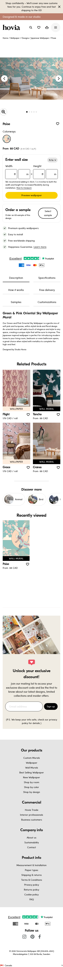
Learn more (40, 246)
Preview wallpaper (31, 195)
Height (44, 170)
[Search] (31, 27)
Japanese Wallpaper (40, 38)
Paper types (31, 870)
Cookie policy (31, 894)
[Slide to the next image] (58, 78)
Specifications (46, 277)
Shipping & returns (31, 875)
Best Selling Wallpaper (31, 772)
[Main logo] (12, 27)
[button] (39, 27)
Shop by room (31, 782)
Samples (16, 302)
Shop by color (31, 787)
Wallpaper (15, 38)
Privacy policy (31, 884)
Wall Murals (31, 767)
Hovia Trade (31, 809)
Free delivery (47, 290)
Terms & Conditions (31, 879)
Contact (31, 847)
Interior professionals (31, 814)
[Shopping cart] (47, 27)
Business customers (31, 819)
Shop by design (31, 792)
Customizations (47, 302)
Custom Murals (31, 757)
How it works (16, 290)
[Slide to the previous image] (4, 78)
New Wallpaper (31, 777)
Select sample (48, 213)
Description (16, 277)
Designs (25, 38)
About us (31, 837)
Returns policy (31, 889)
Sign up (51, 706)
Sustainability (31, 842)
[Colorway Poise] (7, 139)
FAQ (31, 899)
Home (5, 38)
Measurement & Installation (31, 865)
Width (17, 170)
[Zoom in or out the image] (3, 111)
